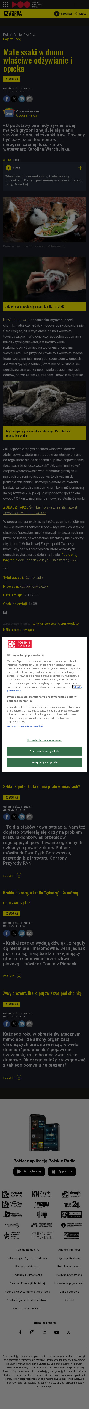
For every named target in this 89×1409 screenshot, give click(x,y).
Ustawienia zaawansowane (44, 740)
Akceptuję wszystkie (44, 762)
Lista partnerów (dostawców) (25, 726)
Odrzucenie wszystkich (44, 751)
